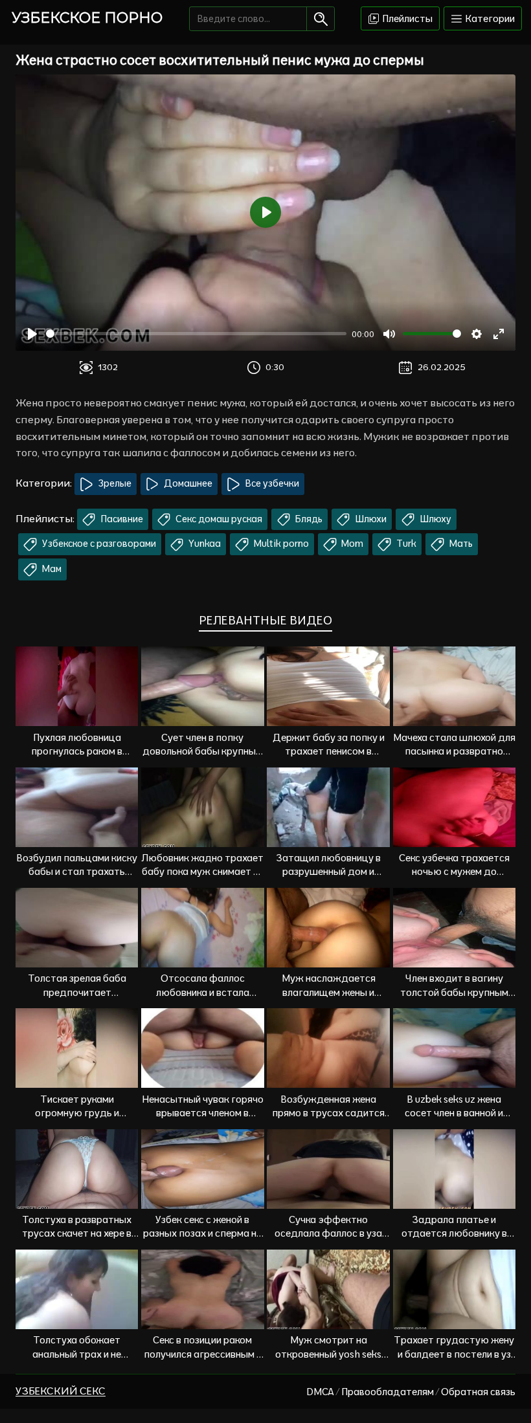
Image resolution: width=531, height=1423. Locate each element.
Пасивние (121, 519)
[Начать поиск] (320, 18)
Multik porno (280, 543)
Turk (405, 543)
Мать (460, 543)
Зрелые (113, 483)
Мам (51, 569)
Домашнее (187, 483)
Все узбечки (271, 483)
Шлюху (434, 519)
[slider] (196, 333)
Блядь (307, 519)
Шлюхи (370, 519)
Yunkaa (203, 543)
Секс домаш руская (218, 519)
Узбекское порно (87, 18)
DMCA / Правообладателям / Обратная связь (410, 1391)
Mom (351, 543)
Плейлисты (406, 18)
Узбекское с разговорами (98, 543)
